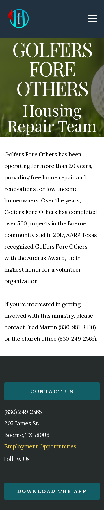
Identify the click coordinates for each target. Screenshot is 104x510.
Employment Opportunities (40, 446)
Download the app (52, 491)
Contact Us (51, 391)
